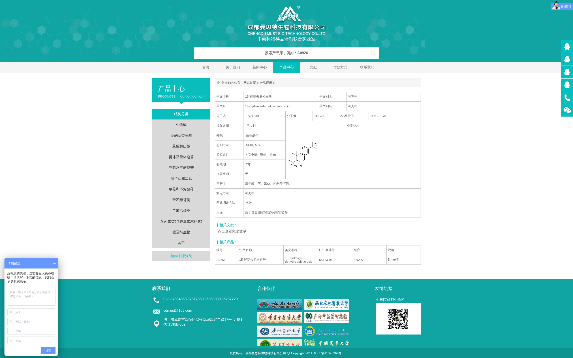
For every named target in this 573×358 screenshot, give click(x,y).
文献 (313, 67)
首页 (206, 67)
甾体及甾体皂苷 (181, 157)
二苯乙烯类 (181, 211)
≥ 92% (358, 260)
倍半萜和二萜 (181, 178)
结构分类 (181, 114)
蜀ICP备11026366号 (327, 353)
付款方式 (340, 67)
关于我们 (233, 67)
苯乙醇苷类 (181, 200)
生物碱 (181, 125)
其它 (181, 243)
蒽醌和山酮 (181, 146)
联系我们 (367, 67)
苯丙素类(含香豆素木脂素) (181, 221)
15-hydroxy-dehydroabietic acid (298, 259)
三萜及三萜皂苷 (181, 168)
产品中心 (286, 67)
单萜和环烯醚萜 (181, 189)
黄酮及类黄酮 (181, 135)
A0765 (221, 260)
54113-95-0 (327, 260)
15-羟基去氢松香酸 (252, 259)
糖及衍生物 (181, 232)
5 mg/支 (393, 259)
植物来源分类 (181, 256)
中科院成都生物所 (390, 300)
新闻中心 (259, 67)
